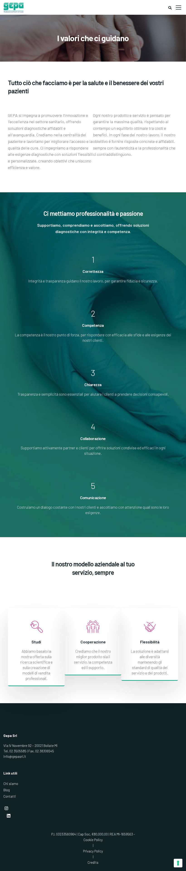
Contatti (9, 796)
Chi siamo (10, 784)
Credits (93, 862)
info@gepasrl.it (14, 756)
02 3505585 (17, 751)
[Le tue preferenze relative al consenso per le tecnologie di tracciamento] (178, 863)
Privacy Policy (93, 851)
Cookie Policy (93, 840)
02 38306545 (44, 751)
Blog (6, 790)
